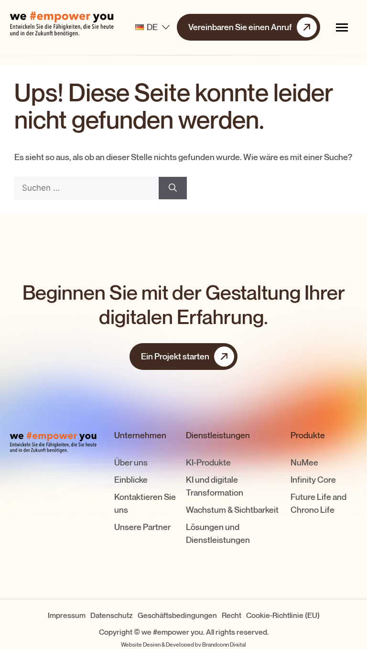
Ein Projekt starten (175, 356)
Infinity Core (313, 480)
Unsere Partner (142, 527)
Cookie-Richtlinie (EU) (283, 615)
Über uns (131, 462)
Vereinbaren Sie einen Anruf (240, 27)
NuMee (304, 462)
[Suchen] (173, 188)
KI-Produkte (208, 462)
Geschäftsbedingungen (177, 615)
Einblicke (131, 480)
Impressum (67, 615)
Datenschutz (111, 615)
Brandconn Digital (224, 644)
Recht (231, 615)
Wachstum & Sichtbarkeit (232, 510)
